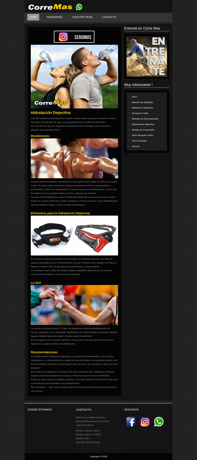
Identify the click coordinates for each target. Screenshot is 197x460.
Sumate (135, 146)
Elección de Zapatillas (142, 102)
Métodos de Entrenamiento (145, 118)
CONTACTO (83, 409)
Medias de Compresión (143, 129)
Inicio (134, 97)
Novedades (55, 17)
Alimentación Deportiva (143, 124)
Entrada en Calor (140, 113)
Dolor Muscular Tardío (142, 135)
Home (33, 17)
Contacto (109, 17)
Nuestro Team (82, 17)
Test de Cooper (139, 140)
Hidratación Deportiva (142, 107)
